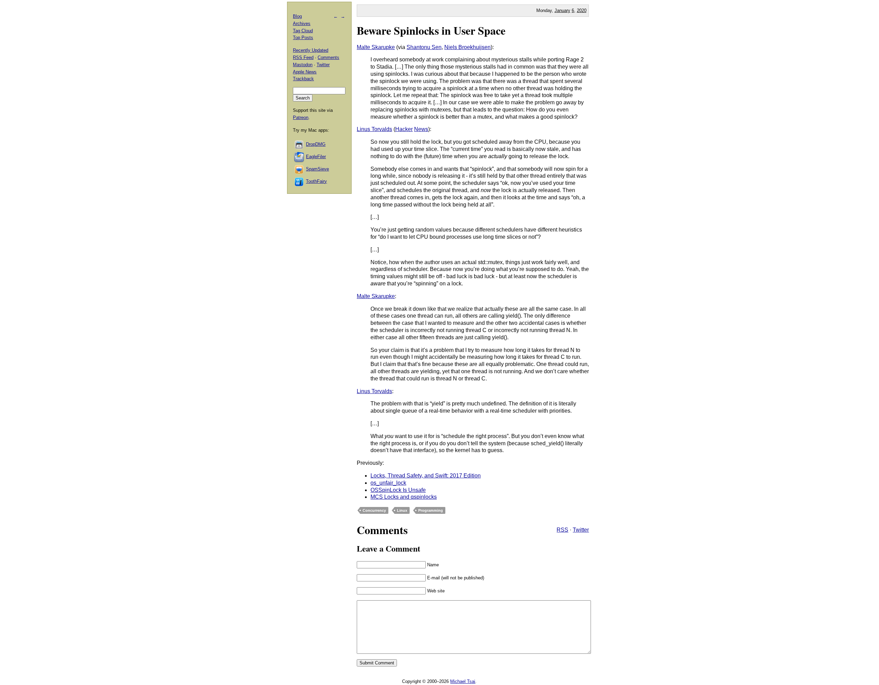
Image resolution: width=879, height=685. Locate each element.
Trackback (303, 78)
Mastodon (302, 64)
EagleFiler (316, 156)
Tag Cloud (303, 30)
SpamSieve (317, 169)
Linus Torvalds (374, 129)
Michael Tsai (462, 681)
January (562, 10)
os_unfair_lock (388, 483)
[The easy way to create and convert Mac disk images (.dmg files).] (299, 144)
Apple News (305, 71)
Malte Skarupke (376, 47)
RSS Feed (303, 57)
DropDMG (316, 144)
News (421, 129)
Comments (328, 57)
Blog (297, 16)
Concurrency (374, 510)
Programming (430, 510)
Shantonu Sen (424, 47)
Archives (301, 23)
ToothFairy (316, 181)
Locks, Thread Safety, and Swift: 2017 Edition (425, 476)
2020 (581, 10)
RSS (562, 530)
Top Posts (303, 37)
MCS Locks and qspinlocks (403, 497)
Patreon (300, 117)
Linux (402, 510)
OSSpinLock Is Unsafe (398, 490)
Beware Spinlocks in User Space (431, 30)
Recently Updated (310, 50)
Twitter (581, 530)
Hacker (404, 129)
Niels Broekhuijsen (467, 47)
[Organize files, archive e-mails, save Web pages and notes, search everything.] (299, 156)
